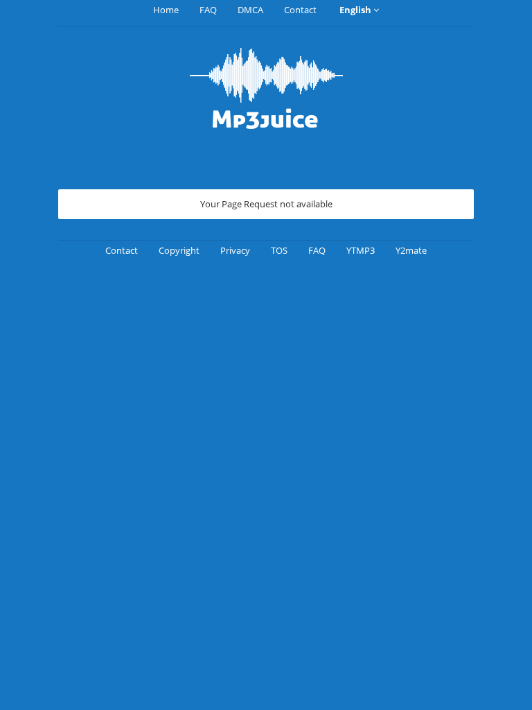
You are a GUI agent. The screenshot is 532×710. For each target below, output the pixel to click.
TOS (279, 250)
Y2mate (411, 250)
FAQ (208, 9)
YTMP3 (360, 250)
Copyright (179, 250)
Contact (300, 9)
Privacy (235, 250)
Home (166, 9)
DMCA (250, 9)
